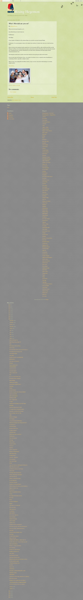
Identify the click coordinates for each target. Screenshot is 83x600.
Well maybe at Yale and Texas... (15, 345)
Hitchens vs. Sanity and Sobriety (15, 545)
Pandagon (44, 236)
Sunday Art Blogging (13, 416)
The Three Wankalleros (13, 501)
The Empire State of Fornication (15, 472)
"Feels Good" (11, 470)
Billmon (43, 136)
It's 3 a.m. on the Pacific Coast (14, 376)
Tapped (43, 275)
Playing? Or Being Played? (14, 451)
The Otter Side (45, 234)
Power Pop (44, 239)
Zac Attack (44, 296)
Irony (10, 343)
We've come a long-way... (14, 514)
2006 (10, 593)
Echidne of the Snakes (46, 162)
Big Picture (44, 134)
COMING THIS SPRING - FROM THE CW (17, 539)
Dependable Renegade (46, 158)
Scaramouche (44, 252)
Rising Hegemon (27, 11)
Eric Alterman (45, 165)
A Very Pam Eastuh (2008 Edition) (15, 420)
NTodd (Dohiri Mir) (46, 227)
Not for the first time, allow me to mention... (17, 584)
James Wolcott (45, 190)
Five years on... (12, 489)
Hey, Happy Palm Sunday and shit (15, 495)
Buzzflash (44, 143)
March (11, 338)
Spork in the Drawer (46, 261)
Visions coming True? (13, 449)
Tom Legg (44, 280)
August (11, 328)
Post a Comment (13, 91)
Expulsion (11, 447)
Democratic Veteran (46, 157)
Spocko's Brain (45, 259)
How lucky (11, 530)
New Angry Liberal (46, 218)
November (12, 322)
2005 (10, 595)
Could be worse (12, 522)
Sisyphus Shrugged (45, 255)
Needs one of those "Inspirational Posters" (17, 528)
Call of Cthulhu (45, 144)
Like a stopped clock (13, 399)
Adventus (44, 116)
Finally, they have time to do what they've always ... (18, 559)
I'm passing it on (12, 424)
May (11, 334)
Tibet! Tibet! (11, 553)
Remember (11, 405)
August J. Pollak (45, 127)
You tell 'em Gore (12, 443)
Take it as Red (45, 271)
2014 (10, 307)
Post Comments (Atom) (16, 100)
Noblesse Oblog (45, 224)
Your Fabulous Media (13, 353)
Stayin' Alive (44, 264)
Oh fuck (10, 493)
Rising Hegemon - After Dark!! (48, 113)
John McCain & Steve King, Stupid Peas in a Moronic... (19, 576)
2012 (10, 310)
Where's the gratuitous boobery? (15, 491)
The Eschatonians (45, 167)
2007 (10, 591)
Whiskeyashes (45, 292)
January (11, 588)
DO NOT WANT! (12, 390)
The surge (11, 440)
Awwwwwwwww (12, 368)
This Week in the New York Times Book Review (18, 526)
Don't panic (11, 534)
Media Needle (45, 209)
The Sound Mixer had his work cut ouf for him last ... (18, 349)
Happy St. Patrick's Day (13, 488)
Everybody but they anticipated (14, 378)
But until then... (12, 65)
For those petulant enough (14, 561)
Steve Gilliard (44, 266)
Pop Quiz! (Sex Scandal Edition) (15, 484)
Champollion (10, 115)
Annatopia (44, 123)
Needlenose (44, 217)
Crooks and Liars (45, 151)
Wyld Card (44, 294)
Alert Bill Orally (12, 432)
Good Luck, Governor (13, 482)
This (10, 374)
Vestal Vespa (44, 287)
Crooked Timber (45, 150)
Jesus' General (45, 194)
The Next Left (45, 220)
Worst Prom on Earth (13, 578)
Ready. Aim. (11, 566)
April (11, 336)
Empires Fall (44, 164)
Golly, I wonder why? (13, 372)
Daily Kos (44, 155)
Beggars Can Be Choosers (47, 130)
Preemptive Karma (45, 241)
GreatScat (44, 183)
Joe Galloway (11, 511)
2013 (10, 308)
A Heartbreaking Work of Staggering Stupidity (17, 582)
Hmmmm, (11, 363)
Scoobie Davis (45, 253)
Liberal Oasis (44, 202)
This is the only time (13, 438)
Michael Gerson (14, 26)
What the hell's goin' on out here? (15, 434)
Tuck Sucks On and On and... (14, 557)
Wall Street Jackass (46, 289)
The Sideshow (44, 278)
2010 (10, 314)
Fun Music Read (12, 455)
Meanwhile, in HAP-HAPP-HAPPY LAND (17, 570)
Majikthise (44, 206)
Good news (11, 445)
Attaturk (9, 113)
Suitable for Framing (13, 518)
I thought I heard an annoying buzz (15, 524)
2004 (10, 597)
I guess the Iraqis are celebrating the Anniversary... (18, 465)
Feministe (44, 171)
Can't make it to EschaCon (14, 361)
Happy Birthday (12, 380)
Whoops (10, 388)
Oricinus (44, 232)
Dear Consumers (12, 516)
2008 (10, 318)
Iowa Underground (45, 188)
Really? (10, 463)
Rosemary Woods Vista (13, 428)
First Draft (44, 178)
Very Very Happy (45, 285)
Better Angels (44, 132)
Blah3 (43, 137)
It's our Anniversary (13, 480)
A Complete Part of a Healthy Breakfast (16, 409)
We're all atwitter (12, 507)
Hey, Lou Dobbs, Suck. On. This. (15, 413)
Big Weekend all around (13, 555)
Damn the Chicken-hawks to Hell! (15, 407)
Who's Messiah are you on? (14, 466)
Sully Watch (44, 269)
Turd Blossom (11, 436)
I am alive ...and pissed (13, 457)
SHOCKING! (11, 574)
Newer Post (10, 97)
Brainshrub (44, 139)
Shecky (10, 499)
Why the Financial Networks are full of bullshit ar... (18, 486)
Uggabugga (44, 282)
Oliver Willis (44, 229)
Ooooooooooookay (12, 426)
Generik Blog (44, 181)
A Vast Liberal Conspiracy (47, 283)
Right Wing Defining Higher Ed (15, 342)
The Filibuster (44, 173)
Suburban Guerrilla (45, 268)
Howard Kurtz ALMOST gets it (15, 384)
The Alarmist (44, 120)
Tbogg (43, 276)
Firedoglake (44, 174)
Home (32, 97)
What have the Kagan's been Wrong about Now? (18, 422)
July (10, 330)
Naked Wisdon (45, 215)
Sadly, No (44, 250)
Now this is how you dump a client (15, 532)
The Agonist (44, 118)
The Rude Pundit (45, 248)
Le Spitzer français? (13, 430)
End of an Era (11, 347)
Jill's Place (44, 195)
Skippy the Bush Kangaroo (47, 257)
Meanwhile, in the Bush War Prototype (16, 411)
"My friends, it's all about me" (14, 505)
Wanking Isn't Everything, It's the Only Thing (17, 403)
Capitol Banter (45, 146)
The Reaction (44, 243)
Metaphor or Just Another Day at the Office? (17, 580)
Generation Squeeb (12, 370)
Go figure (11, 401)
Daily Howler (44, 153)
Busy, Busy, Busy (45, 141)
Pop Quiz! (11, 564)
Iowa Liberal (44, 185)
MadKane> (44, 204)
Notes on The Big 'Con (13, 340)
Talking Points (45, 273)
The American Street (46, 122)
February (11, 586)
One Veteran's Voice (46, 231)
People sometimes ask (13, 365)
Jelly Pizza (44, 192)
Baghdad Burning (45, 129)
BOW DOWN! (12, 513)
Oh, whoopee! (12, 418)
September (12, 326)
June (11, 332)
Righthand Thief (45, 245)
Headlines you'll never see (14, 551)
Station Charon (45, 262)
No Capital (44, 225)
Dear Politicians (12, 547)
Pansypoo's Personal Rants (47, 238)
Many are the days (12, 538)
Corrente (44, 148)
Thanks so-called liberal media (15, 478)
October (11, 324)
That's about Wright (12, 461)
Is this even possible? (13, 393)
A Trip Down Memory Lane (14, 563)
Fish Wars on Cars (45, 180)
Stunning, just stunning (13, 382)
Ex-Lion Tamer (45, 169)
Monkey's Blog (45, 211)
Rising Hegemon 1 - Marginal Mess (48, 114)
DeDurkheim (10, 117)
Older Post (54, 97)
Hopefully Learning (12, 572)
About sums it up (12, 509)
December (12, 320)
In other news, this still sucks (14, 549)
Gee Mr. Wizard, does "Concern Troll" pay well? (18, 541)
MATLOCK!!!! (12, 359)
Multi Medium (45, 213)
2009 (10, 316)
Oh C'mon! (11, 497)
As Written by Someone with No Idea (16, 468)
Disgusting (11, 386)
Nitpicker (44, 222)
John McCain (11, 568)
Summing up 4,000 (12, 397)
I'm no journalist (12, 459)
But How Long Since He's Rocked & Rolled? (17, 391)
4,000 (10, 415)
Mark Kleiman (45, 208)
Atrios (43, 125)
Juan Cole (44, 199)
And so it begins (12, 520)
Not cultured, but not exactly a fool (15, 351)
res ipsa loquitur (11, 118)
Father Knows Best (12, 453)
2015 (10, 305)
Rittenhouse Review (46, 246)
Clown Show (11, 355)
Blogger (47, 299)
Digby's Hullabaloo (45, 160)
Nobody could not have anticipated (15, 474)
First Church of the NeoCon (47, 176)
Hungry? (11, 503)
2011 (10, 312)
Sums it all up (11, 441)
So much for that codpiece (14, 536)
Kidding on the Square (46, 201)
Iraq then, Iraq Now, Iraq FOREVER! (16, 357)
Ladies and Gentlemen (13, 395)
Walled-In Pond (45, 290)
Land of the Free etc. (13, 476)
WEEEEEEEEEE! (12, 366)
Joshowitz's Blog (45, 197)
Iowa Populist (44, 187)
